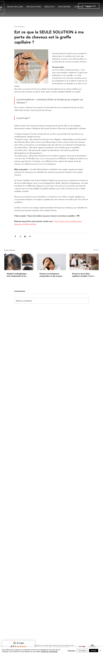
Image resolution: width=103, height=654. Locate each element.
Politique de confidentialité (49, 651)
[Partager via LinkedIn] (25, 236)
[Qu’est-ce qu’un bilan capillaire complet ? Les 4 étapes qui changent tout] (84, 262)
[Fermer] (100, 650)
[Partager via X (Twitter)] (20, 236)
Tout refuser (82, 651)
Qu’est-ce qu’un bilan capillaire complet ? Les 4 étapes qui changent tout (82, 275)
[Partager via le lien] (30, 236)
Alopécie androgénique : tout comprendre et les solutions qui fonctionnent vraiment (18, 275)
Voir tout (96, 250)
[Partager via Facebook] (15, 236)
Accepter (93, 651)
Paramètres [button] (71, 651)
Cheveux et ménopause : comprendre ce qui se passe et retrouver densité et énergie (51, 275)
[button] (89, 6)
